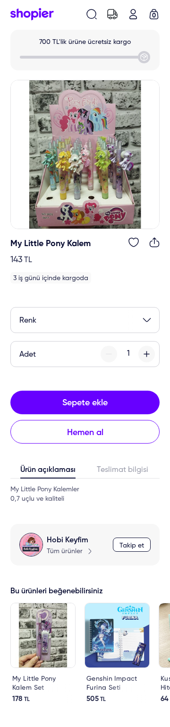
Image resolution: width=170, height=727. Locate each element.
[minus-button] (109, 354)
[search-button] (91, 14)
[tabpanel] (85, 494)
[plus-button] (146, 354)
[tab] (47, 472)
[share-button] (154, 242)
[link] (43, 653)
